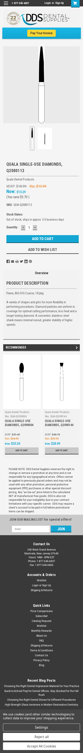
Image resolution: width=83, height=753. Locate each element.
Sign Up (59, 2)
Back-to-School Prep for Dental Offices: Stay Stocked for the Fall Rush (41, 693)
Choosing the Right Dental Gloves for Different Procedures (41, 699)
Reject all (41, 736)
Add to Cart (22, 450)
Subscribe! (42, 616)
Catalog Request (42, 621)
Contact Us (41, 655)
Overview (41, 273)
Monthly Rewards (41, 630)
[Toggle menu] (6, 6)
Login (47, 2)
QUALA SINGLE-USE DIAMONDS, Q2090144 (59, 423)
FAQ (41, 640)
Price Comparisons (41, 611)
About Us (41, 635)
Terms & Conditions (41, 650)
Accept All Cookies (41, 746)
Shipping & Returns (42, 590)
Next (76, 85)
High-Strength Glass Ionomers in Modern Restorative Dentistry (41, 704)
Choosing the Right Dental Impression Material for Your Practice (41, 686)
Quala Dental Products (17, 412)
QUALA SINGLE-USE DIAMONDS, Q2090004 (19, 423)
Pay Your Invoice (41, 33)
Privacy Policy (41, 660)
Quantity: (12, 227)
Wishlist (41, 580)
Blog (41, 665)
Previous (6, 85)
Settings (41, 727)
